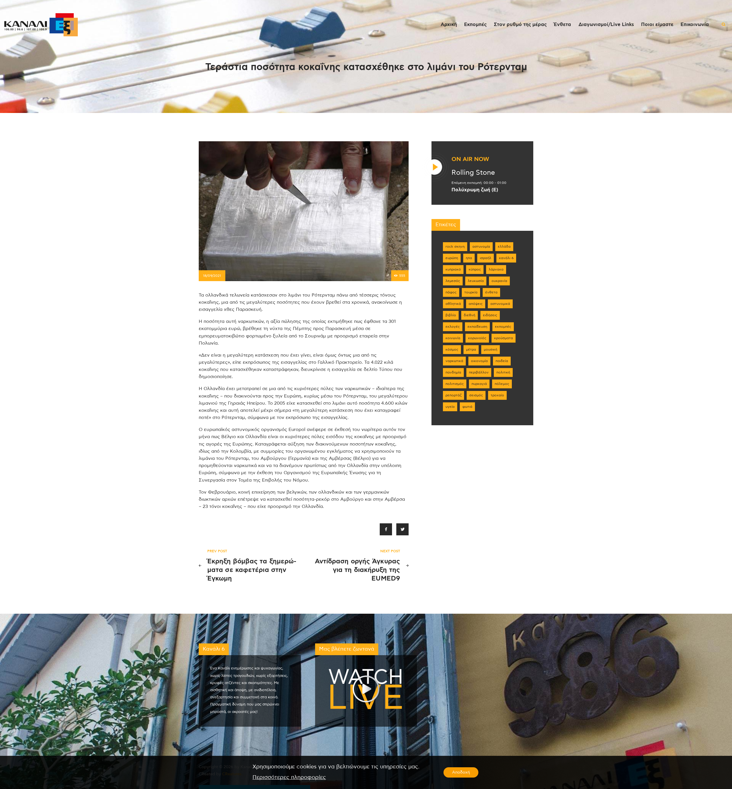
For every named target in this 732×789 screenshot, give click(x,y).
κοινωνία (452, 338)
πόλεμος (502, 383)
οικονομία (479, 361)
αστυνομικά (500, 303)
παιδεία (502, 361)
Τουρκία (471, 292)
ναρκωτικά (454, 361)
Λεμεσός (452, 281)
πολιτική (503, 372)
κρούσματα (503, 338)
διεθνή (469, 315)
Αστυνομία (481, 246)
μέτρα (471, 349)
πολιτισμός (454, 383)
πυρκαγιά (479, 383)
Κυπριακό (453, 269)
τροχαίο (497, 395)
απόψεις (476, 303)
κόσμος (451, 349)
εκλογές (452, 326)
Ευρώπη (451, 258)
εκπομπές (503, 326)
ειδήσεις (490, 315)
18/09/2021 (212, 275)
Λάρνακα (496, 269)
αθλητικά (453, 303)
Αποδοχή (461, 772)
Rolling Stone (473, 172)
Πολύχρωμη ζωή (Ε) (474, 190)
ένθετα (491, 292)
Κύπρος (475, 269)
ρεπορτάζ (453, 395)
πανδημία (453, 372)
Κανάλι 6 (506, 258)
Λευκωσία (476, 281)
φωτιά (467, 406)
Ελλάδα (504, 246)
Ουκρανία (499, 281)
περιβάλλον (479, 372)
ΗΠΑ (469, 258)
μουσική (490, 349)
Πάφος (451, 292)
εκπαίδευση (477, 326)
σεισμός (476, 395)
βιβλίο (450, 315)
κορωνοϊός (477, 338)
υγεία (450, 406)
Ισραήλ (485, 258)
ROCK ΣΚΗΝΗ (455, 246)
